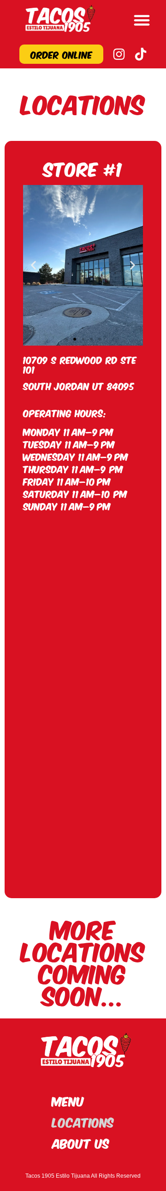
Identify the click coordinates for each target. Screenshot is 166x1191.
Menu (68, 1100)
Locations (83, 1121)
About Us (80, 1143)
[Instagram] (119, 54)
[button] (142, 20)
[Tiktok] (140, 54)
